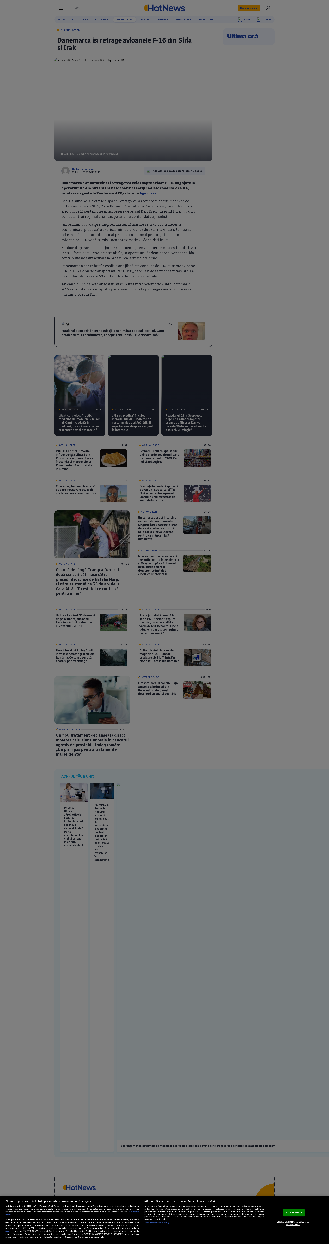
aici (7, 1231)
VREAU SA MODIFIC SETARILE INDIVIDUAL (293, 1223)
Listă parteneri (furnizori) (156, 1222)
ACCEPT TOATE (294, 1212)
